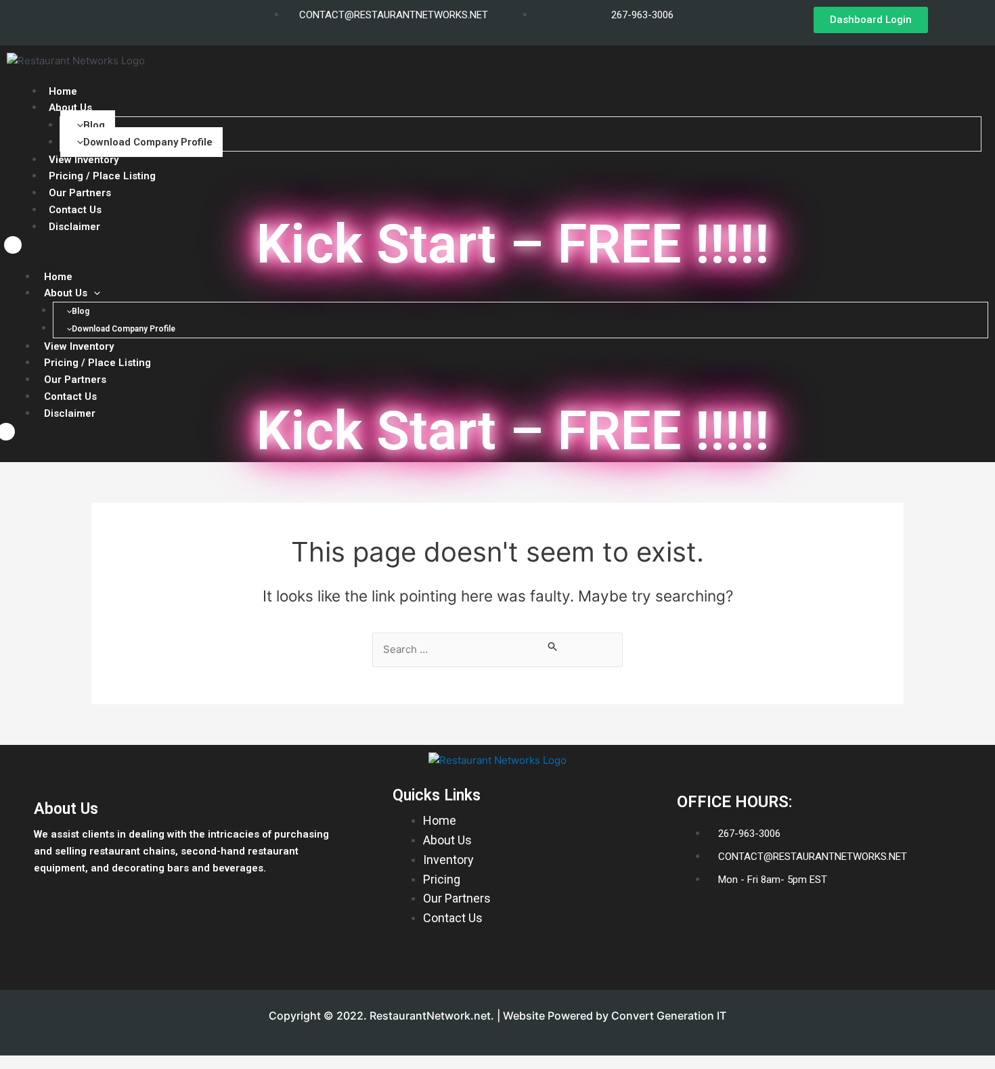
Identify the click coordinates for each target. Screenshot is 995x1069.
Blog (94, 125)
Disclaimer (74, 227)
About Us (70, 107)
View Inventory (79, 346)
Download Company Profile (148, 142)
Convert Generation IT (668, 1015)
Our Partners (75, 379)
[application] (93, 293)
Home (58, 277)
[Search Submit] (553, 646)
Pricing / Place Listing (97, 363)
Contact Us (75, 210)
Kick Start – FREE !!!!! (513, 244)
